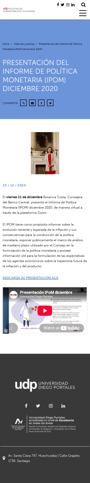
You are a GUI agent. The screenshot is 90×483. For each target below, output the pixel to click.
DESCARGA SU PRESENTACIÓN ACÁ (30, 278)
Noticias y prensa (24, 43)
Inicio (6, 43)
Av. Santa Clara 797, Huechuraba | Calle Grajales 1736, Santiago (44, 458)
